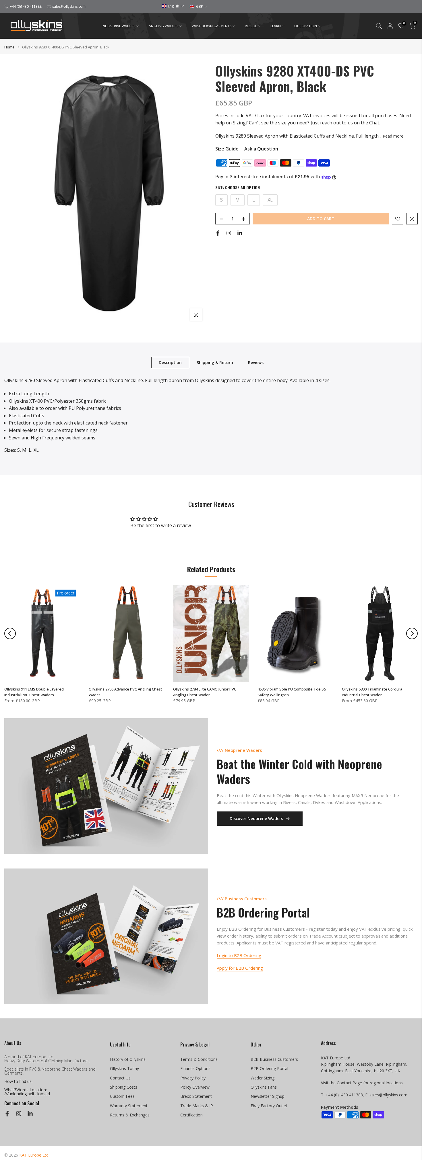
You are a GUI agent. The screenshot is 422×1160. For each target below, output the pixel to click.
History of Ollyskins (128, 1059)
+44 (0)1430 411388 (26, 6)
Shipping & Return (215, 362)
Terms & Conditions (199, 1059)
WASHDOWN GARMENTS (211, 26)
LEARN (275, 26)
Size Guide (227, 149)
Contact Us (120, 1078)
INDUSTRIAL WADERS (118, 26)
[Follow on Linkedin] (239, 233)
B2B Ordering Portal (269, 1068)
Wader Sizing (262, 1078)
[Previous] (10, 633)
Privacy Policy (193, 1078)
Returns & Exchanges (130, 1115)
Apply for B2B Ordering (240, 968)
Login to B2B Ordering (239, 955)
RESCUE (251, 26)
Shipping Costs (123, 1087)
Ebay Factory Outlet (269, 1105)
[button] (173, 6)
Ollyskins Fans (264, 1087)
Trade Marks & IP (196, 1105)
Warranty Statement (129, 1105)
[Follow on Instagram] (228, 233)
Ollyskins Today (124, 1068)
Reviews (256, 362)
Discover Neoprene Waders (256, 818)
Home (9, 47)
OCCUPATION (305, 26)
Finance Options (195, 1068)
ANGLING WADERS (163, 26)
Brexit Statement (196, 1096)
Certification (191, 1115)
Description (170, 362)
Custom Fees (122, 1096)
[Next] (412, 633)
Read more (393, 136)
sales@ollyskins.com (69, 6)
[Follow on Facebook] (217, 233)
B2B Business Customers (274, 1059)
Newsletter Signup (267, 1096)
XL (270, 200)
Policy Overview (195, 1087)
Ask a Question (261, 149)
